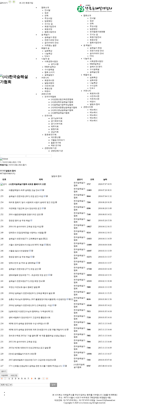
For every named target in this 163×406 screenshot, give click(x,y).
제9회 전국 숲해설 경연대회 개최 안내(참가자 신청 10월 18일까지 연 (37, 329)
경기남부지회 (56, 118)
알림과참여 (49, 83)
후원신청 (48, 88)
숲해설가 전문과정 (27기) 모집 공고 (24, 269)
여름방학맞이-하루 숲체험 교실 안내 (24, 190)
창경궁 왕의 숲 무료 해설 (19, 220)
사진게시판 (49, 86)
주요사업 (48, 18)
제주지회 (55, 126)
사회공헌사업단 (51, 61)
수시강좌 (93, 86)
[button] (10, 3)
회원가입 (29, 3)
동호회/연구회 (51, 134)
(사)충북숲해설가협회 (60, 113)
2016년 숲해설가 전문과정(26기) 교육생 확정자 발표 (31, 293)
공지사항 (55, 64)
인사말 (47, 10)
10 (39, 378)
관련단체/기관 (51, 148)
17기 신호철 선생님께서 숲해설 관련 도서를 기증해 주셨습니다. (35, 366)
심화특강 (48, 51)
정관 (46, 13)
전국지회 (48, 115)
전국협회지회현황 (97, 32)
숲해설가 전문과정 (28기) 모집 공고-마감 (26, 196)
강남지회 (55, 132)
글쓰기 (3, 371)
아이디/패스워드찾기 (18, 165)
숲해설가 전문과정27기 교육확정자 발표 (26, 239)
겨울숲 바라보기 (58, 140)
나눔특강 (48, 53)
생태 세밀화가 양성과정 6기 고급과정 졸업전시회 (29, 317)
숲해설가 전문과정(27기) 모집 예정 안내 (26, 281)
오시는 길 (49, 24)
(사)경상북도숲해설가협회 (62, 102)
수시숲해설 (49, 69)
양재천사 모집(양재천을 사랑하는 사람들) (26, 233)
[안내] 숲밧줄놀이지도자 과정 (21, 354)
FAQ (92, 56)
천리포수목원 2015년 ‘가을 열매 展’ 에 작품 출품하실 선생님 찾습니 (37, 336)
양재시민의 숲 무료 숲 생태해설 (22, 263)
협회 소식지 (50, 72)
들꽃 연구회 (56, 143)
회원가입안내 (50, 26)
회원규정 (48, 29)
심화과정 (93, 80)
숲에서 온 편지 (96, 67)
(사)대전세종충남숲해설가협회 (64, 107)
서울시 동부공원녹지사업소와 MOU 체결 (26, 245)
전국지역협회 (50, 97)
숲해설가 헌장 (51, 37)
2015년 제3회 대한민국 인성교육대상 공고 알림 (28, 348)
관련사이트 (46, 94)
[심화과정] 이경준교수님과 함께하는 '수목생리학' (29, 311)
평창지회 (55, 129)
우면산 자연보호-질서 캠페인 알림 (23, 287)
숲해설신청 (94, 72)
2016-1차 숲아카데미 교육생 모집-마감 (25, 226)
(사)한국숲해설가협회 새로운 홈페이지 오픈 (27, 184)
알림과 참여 (95, 104)
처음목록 (4, 375)
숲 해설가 (45, 34)
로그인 (22, 3)
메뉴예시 (93, 110)
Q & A (92, 88)
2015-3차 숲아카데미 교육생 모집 (23, 342)
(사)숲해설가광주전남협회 (62, 105)
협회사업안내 (95, 42)
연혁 (46, 16)
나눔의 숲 (45, 59)
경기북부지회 (56, 121)
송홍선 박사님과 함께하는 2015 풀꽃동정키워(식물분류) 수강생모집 (37, 299)
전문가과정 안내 (51, 40)
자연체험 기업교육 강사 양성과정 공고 (25, 208)
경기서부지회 (56, 124)
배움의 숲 (45, 48)
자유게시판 (94, 99)
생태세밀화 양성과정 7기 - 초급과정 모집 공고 (28, 275)
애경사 (93, 101)
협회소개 (45, 7)
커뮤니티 (45, 78)
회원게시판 (49, 80)
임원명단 (48, 21)
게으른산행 (55, 137)
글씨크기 (4, 3)
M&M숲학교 (95, 64)
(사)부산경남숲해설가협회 (62, 110)
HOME (3, 171)
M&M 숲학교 (50, 67)
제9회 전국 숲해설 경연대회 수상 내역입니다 (27, 323)
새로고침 (14, 375)
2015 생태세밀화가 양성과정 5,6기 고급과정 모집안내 (31, 360)
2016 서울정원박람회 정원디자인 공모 (25, 214)
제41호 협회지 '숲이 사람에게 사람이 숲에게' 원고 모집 (32, 202)
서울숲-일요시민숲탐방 (18, 251)
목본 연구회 (56, 145)
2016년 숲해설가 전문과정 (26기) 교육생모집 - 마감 (30, 305)
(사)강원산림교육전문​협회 (62, 99)
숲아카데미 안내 (51, 43)
